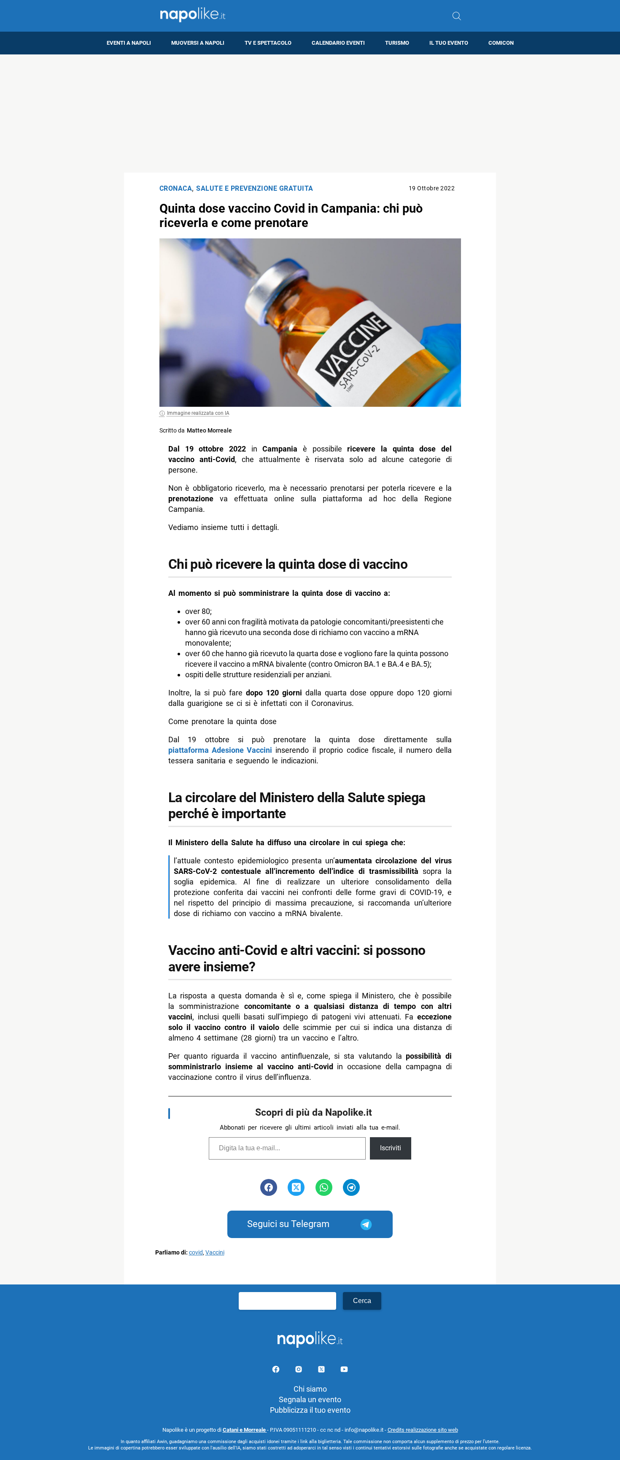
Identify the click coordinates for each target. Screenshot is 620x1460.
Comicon (501, 43)
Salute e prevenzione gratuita (254, 188)
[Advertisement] (310, 113)
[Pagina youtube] (344, 1370)
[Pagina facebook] (276, 1370)
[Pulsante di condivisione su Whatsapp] (323, 1187)
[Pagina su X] (322, 1370)
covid (196, 1252)
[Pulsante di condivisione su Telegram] (351, 1187)
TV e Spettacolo (268, 43)
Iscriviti (390, 1148)
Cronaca (175, 188)
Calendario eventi (338, 43)
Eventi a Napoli (129, 43)
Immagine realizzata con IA (198, 413)
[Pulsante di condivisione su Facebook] (268, 1187)
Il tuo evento (448, 43)
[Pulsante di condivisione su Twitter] (296, 1187)
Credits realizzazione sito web (423, 1430)
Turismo (397, 43)
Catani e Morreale (245, 1430)
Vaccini (214, 1252)
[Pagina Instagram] (299, 1370)
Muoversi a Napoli (197, 43)
